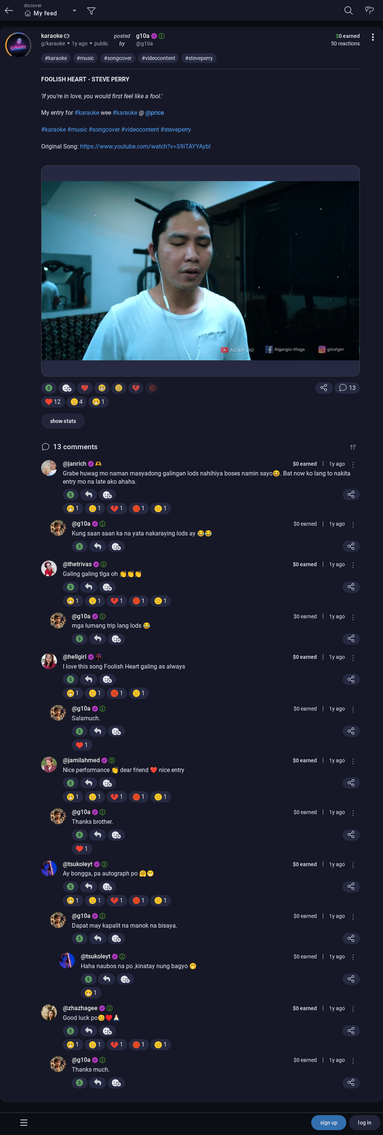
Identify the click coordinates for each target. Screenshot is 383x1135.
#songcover (118, 58)
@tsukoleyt (77, 864)
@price (154, 112)
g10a (143, 35)
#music (85, 58)
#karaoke (56, 58)
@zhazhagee (80, 1008)
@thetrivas (77, 564)
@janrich (74, 463)
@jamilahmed (81, 760)
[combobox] (50, 13)
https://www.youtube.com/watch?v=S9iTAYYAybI (145, 146)
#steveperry (199, 58)
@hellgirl (74, 656)
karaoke (52, 35)
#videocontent (158, 58)
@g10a (81, 523)
